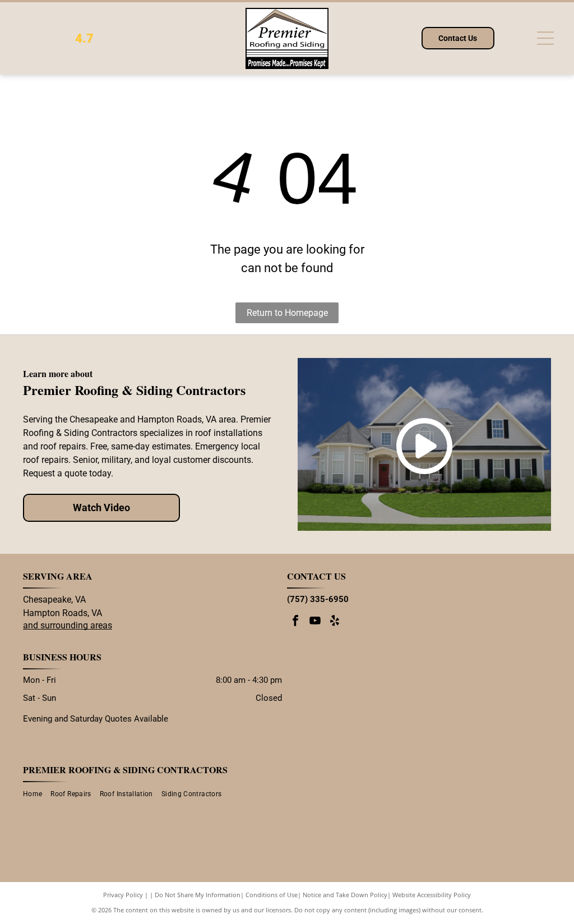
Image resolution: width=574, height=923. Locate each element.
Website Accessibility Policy (431, 894)
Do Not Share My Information (197, 894)
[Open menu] (545, 38)
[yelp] (334, 622)
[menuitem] (36, 794)
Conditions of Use (272, 894)
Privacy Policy (123, 894)
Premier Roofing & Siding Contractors (125, 769)
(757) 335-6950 (318, 599)
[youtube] (315, 622)
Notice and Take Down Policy (345, 894)
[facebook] (295, 622)
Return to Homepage (287, 312)
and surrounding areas (67, 625)
